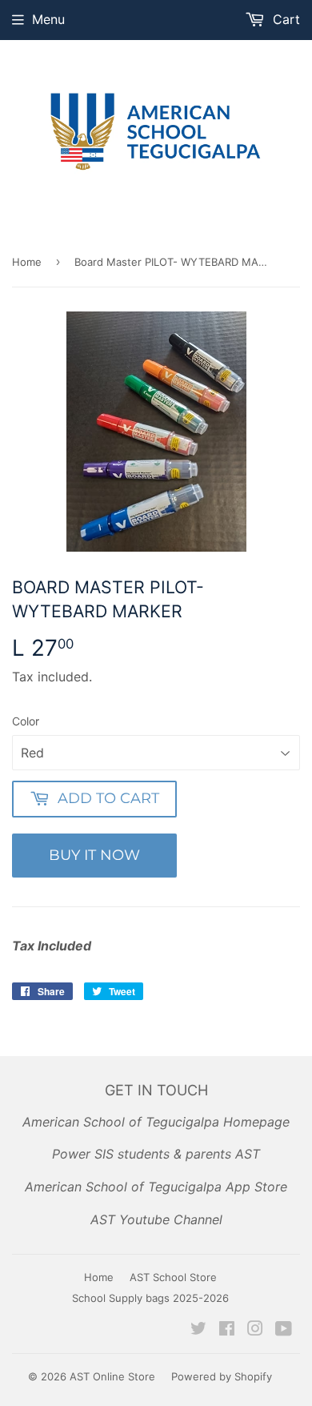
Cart (284, 19)
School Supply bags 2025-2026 (150, 1298)
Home (27, 261)
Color (25, 721)
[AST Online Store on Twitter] (198, 1330)
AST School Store (173, 1277)
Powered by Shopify (221, 1376)
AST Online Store (112, 1376)
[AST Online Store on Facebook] (226, 1330)
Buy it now (94, 855)
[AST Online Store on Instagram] (255, 1330)
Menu (48, 19)
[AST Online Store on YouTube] (283, 1330)
